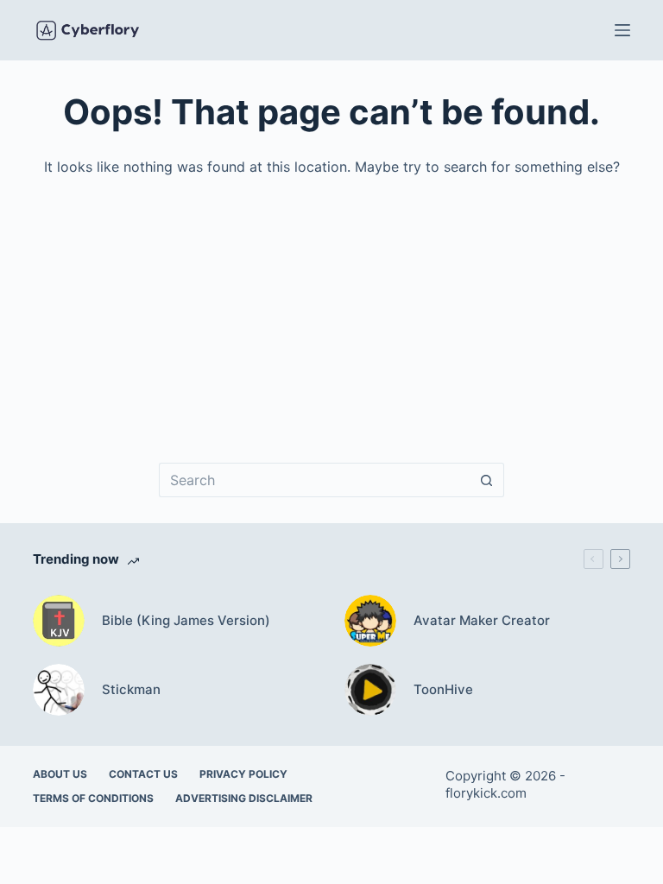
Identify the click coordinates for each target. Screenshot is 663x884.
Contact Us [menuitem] (143, 773)
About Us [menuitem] (60, 773)
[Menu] (622, 30)
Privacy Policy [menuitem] (243, 773)
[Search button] (487, 480)
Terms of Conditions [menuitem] (93, 798)
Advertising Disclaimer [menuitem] (244, 798)
